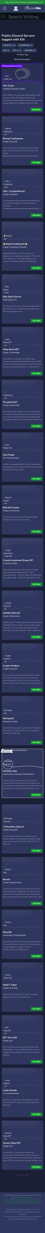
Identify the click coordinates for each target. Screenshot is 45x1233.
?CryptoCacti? (10, 402)
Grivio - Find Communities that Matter (17, 1200)
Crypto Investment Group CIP (18, 560)
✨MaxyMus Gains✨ (14, 826)
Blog (31, 1202)
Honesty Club (10, 771)
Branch (6, 879)
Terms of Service (10, 1202)
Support (37, 1202)
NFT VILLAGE (10, 1037)
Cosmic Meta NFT (12, 1143)
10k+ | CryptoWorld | (14, 191)
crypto (9, 45)
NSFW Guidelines (23, 1202)
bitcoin (30, 50)
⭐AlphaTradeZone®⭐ (15, 243)
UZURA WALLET (11, 613)
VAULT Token (10, 984)
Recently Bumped (21, 59)
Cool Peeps (8, 454)
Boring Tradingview (13, 138)
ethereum (25, 45)
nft (17, 50)
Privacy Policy (35, 1200)
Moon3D (7, 932)
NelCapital (8, 718)
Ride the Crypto (11, 507)
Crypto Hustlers (11, 665)
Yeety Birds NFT (11, 349)
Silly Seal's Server (12, 296)
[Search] (3, 16)
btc (6, 50)
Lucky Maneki (10, 1090)
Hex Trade (8, 85)
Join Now (36, 109)
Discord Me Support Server (25, 1198)
